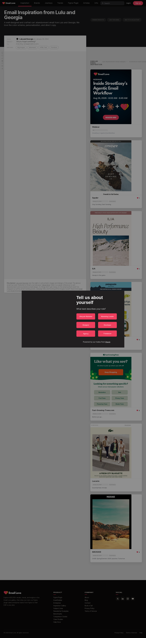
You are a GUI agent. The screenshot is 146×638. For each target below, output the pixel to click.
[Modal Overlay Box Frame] (73, 319)
